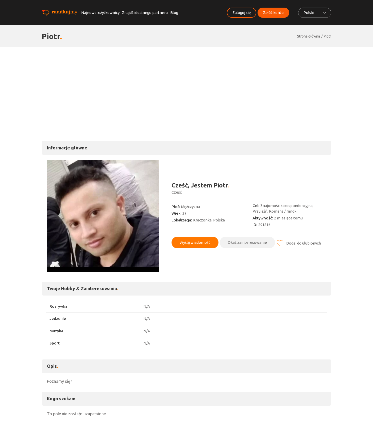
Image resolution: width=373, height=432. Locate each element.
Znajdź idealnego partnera (145, 12)
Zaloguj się (241, 12)
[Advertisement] (186, 85)
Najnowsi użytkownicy (100, 12)
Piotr (327, 36)
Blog (174, 12)
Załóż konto (273, 12)
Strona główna (308, 36)
